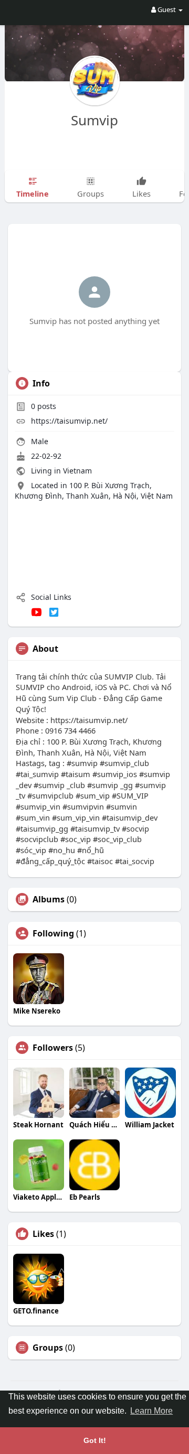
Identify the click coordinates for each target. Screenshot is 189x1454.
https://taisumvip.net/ (69, 421)
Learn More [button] (151, 1410)
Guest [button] (166, 9)
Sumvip (94, 120)
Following (53, 933)
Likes (43, 1234)
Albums (49, 899)
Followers (53, 1047)
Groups (48, 1347)
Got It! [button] (94, 1440)
